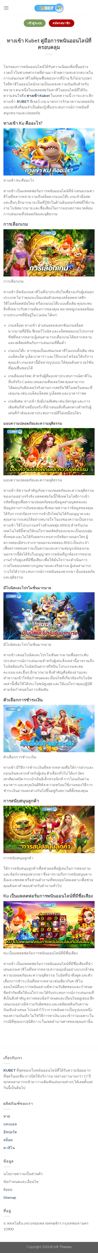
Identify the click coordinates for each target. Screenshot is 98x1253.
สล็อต (8, 1140)
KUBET (23, 101)
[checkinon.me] (49, 8)
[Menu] (6, 7)
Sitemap (9, 1197)
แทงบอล (10, 1124)
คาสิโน (9, 1147)
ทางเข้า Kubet (38, 95)
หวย (6, 1116)
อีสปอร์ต (10, 1132)
